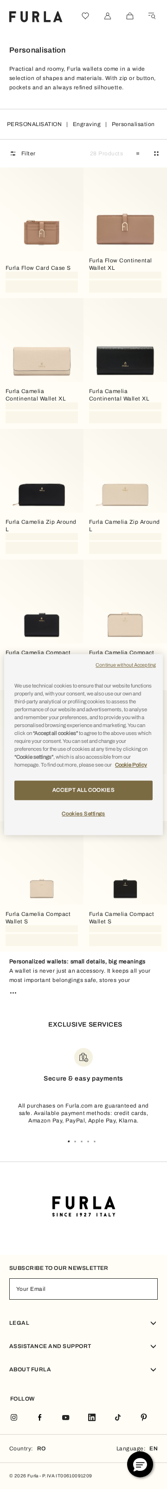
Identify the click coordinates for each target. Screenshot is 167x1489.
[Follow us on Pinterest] (144, 1418)
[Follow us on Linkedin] (92, 1418)
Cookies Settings (83, 813)
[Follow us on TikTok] (118, 1418)
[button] (140, 1464)
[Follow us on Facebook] (40, 1418)
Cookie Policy (131, 765)
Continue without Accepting (126, 665)
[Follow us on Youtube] (66, 1418)
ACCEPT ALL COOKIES (83, 790)
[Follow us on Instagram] (14, 1418)
